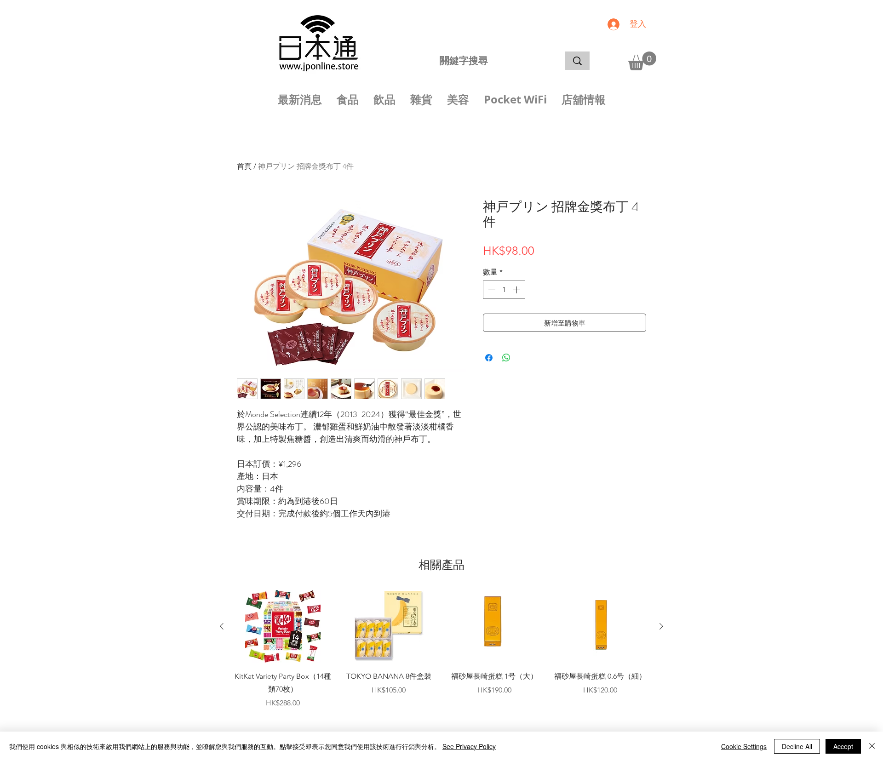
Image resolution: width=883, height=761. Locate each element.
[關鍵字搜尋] (577, 60)
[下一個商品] (661, 626)
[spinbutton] (504, 289)
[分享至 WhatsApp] (506, 357)
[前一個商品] (221, 626)
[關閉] (871, 746)
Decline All (797, 746)
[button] (642, 60)
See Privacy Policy (469, 746)
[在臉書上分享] (488, 357)
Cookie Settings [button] (744, 746)
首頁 (244, 166)
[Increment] (517, 289)
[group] (441, 655)
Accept (843, 746)
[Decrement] (490, 289)
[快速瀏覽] (283, 626)
